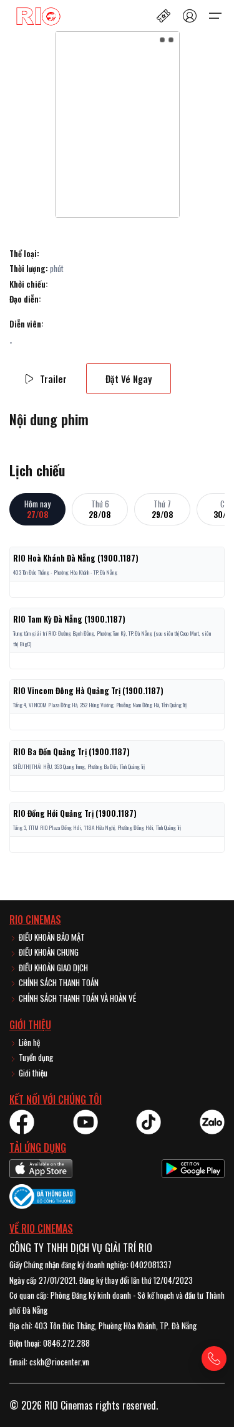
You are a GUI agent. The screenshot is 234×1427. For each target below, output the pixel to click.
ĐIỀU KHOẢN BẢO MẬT (51, 937)
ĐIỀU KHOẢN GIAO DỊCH (52, 967)
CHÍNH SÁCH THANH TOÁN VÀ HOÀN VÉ (76, 998)
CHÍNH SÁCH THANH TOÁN (58, 982)
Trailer (53, 378)
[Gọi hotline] (214, 1358)
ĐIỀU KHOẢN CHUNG (48, 952)
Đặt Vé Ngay (128, 378)
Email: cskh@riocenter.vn (49, 1361)
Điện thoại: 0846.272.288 (49, 1343)
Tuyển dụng (35, 1057)
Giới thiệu (32, 1073)
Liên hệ (28, 1042)
